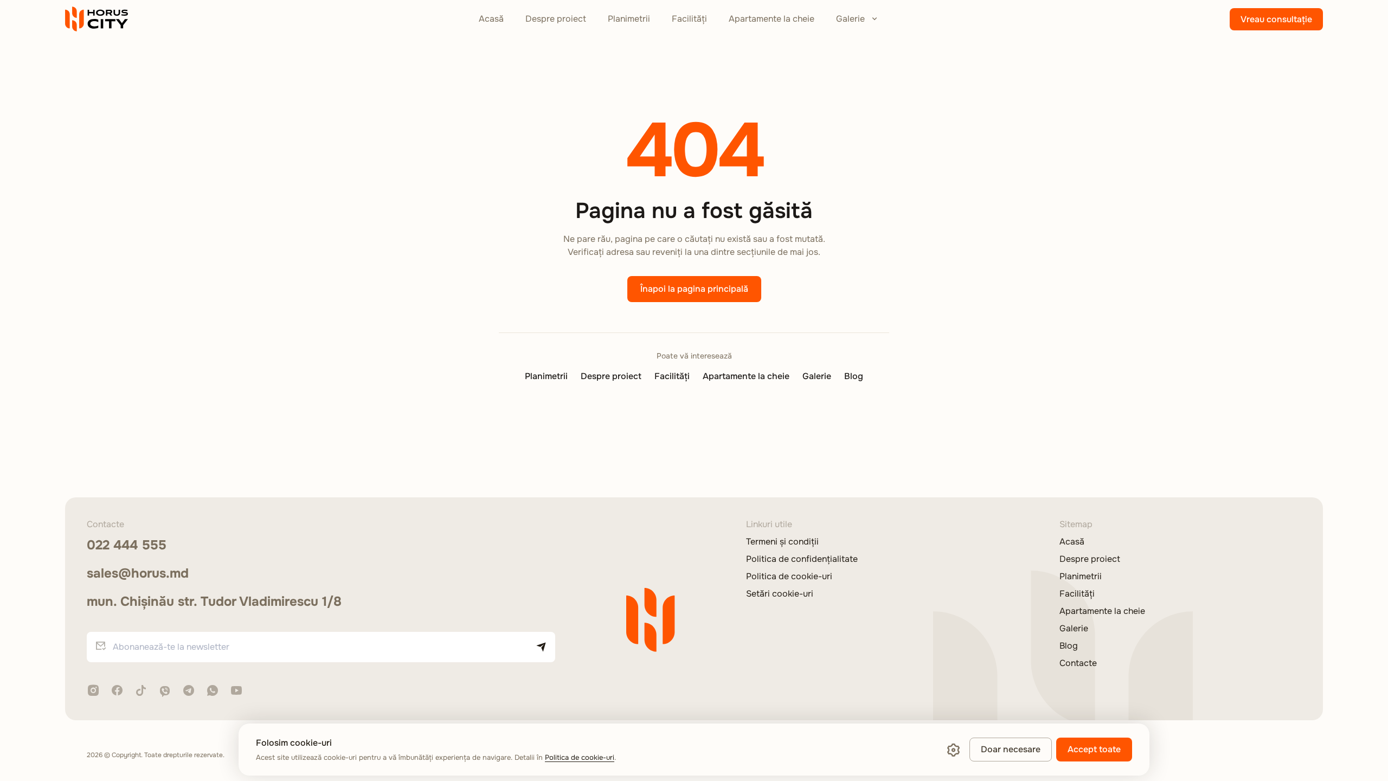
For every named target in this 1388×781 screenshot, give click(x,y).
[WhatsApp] (212, 691)
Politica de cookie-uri (789, 576)
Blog (853, 376)
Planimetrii (629, 18)
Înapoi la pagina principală (694, 289)
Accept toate (1094, 749)
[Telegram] (188, 691)
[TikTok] (140, 691)
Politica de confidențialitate (802, 559)
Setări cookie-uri (779, 593)
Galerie (850, 18)
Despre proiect (555, 18)
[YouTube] (236, 691)
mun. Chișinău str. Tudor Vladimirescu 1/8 (214, 601)
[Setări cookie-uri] (953, 749)
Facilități (689, 18)
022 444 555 (126, 545)
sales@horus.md (138, 573)
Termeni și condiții (782, 541)
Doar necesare (1010, 749)
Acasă (491, 18)
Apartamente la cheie (771, 18)
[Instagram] (93, 691)
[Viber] (164, 691)
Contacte (1078, 663)
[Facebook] (117, 691)
